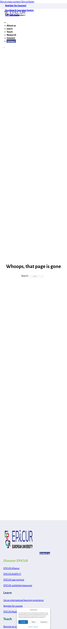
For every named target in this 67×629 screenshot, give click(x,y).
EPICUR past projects (13, 579)
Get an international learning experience (23, 600)
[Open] (4, 47)
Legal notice (30, 626)
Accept (23, 622)
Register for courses (13, 606)
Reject (33, 622)
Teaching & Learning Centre (19, 10)
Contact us (44, 553)
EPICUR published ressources (17, 585)
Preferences (44, 622)
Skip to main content (10, 1)
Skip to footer (27, 1)
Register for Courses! (15, 5)
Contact (11, 41)
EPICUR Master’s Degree (15, 611)
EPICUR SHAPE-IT (12, 574)
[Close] (7, 23)
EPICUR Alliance (11, 568)
